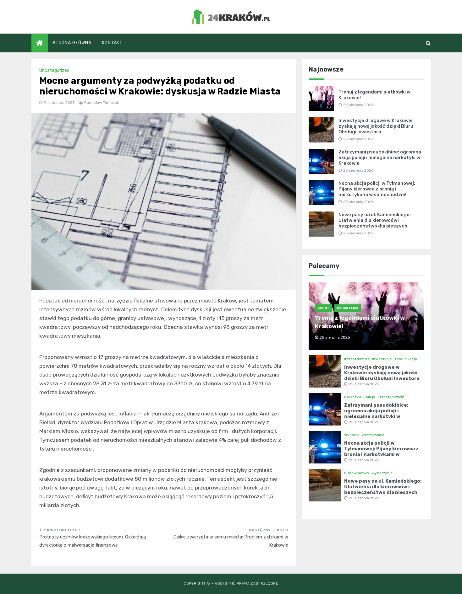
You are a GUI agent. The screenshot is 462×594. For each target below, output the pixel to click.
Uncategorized (54, 70)
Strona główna (71, 42)
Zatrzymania (373, 435)
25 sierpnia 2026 (364, 384)
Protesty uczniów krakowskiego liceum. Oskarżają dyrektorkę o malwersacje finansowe (92, 541)
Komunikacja (405, 359)
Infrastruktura (357, 359)
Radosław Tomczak (101, 102)
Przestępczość (391, 397)
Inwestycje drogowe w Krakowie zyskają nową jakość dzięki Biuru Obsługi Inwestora (375, 126)
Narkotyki (352, 397)
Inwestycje (382, 359)
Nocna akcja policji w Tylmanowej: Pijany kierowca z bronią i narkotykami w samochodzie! (376, 188)
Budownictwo (356, 473)
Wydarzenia (347, 308)
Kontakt (112, 42)
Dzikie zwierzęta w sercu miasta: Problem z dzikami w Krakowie (230, 541)
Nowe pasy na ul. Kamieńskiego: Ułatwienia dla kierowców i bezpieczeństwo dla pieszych (374, 220)
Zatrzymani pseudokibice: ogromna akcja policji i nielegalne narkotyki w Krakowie (379, 157)
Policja (369, 397)
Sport (323, 308)
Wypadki (351, 435)
